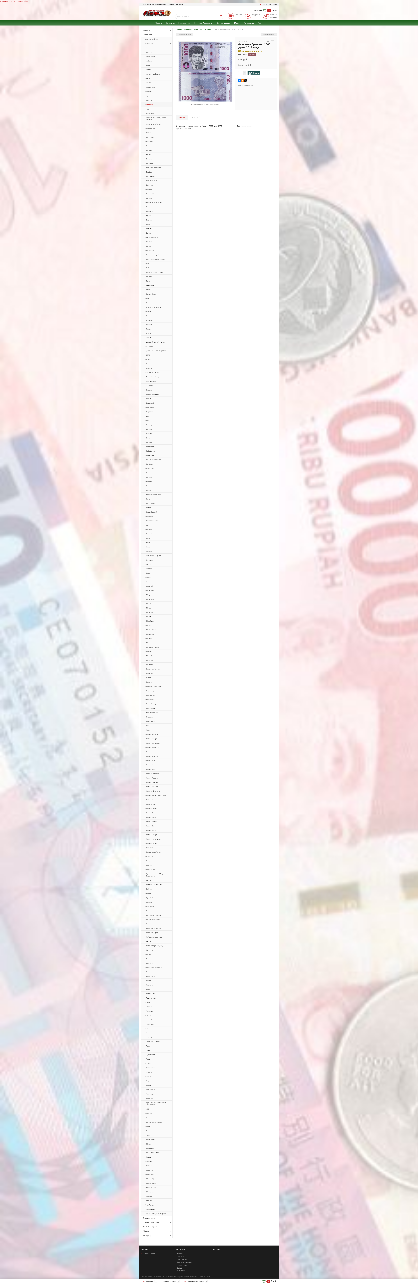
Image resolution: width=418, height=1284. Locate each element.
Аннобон (149, 83)
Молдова (149, 660)
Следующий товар (268, 34)
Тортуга (149, 1037)
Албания (149, 61)
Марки (237, 23)
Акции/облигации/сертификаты (156, 1214)
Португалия (150, 869)
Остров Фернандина (153, 839)
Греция (148, 329)
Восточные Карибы (153, 255)
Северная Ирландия (153, 928)
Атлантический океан (153, 124)
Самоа (148, 911)
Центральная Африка (154, 1122)
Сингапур (149, 950)
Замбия (149, 368)
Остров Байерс (151, 752)
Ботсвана (149, 207)
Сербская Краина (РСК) (154, 946)
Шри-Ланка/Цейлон (153, 1153)
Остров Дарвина (152, 787)
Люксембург (150, 586)
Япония (149, 1200)
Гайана (148, 268)
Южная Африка (151, 1179)
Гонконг (149, 324)
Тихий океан (150, 1024)
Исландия (149, 425)
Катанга (149, 481)
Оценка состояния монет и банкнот (153, 4)
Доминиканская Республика (156, 351)
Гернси (148, 311)
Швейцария (150, 1139)
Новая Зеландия (152, 704)
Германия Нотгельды (154, 307)
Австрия (149, 52)
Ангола (148, 78)
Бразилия (149, 211)
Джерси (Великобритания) (155, 342)
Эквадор (149, 1157)
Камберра (149, 464)
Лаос (148, 547)
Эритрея (149, 1161)
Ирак (148, 416)
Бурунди (149, 220)
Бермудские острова (153, 167)
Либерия (149, 569)
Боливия (149, 189)
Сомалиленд (150, 976)
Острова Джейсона (153, 791)
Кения (148, 490)
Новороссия (150, 708)
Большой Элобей (152, 194)
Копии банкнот (150, 1209)
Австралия (150, 48)
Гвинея (148, 290)
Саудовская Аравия (153, 919)
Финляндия (150, 1094)
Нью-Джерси (150, 721)
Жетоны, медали (223, 23)
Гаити (148, 263)
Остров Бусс (150, 769)
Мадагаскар (150, 599)
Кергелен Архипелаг (153, 494)
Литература (249, 23)
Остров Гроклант (152, 782)
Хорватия (149, 1118)
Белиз (148, 154)
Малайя (149, 625)
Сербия (149, 941)
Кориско (149, 529)
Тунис (148, 1050)
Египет (148, 359)
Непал (148, 678)
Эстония (149, 1166)
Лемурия (149, 560)
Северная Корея (152, 932)
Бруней (148, 215)
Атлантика (150, 113)
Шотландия (150, 1148)
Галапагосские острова (154, 272)
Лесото (148, 564)
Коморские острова (153, 521)
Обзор (182, 118)
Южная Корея (151, 1183)
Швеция (149, 1144)
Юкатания (150, 1192)
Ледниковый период (153, 555)
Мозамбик (150, 656)
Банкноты (170, 23)
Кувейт (148, 542)
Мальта (149, 638)
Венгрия (149, 242)
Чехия (148, 1126)
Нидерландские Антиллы (155, 691)
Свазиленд (150, 924)
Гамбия (149, 276)
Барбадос (149, 141)
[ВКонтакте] (239, 80)
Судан (148, 980)
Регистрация (272, 4)
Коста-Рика (150, 534)
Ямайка (149, 1196)
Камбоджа (150, 468)
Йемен (148, 438)
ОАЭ (147, 726)
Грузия (148, 333)
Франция (149, 1098)
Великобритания (152, 237)
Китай (148, 508)
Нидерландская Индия (154, 686)
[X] (245, 80)
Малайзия (150, 621)
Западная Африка (152, 372)
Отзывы (196, 117)
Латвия (149, 551)
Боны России (149, 1205)
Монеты (158, 23)
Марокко (149, 643)
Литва (148, 582)
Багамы (149, 133)
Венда (148, 246)
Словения (149, 963)
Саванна (149, 902)
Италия (149, 433)
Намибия (149, 673)
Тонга (148, 1033)
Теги (259, 23)
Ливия (148, 577)
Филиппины (150, 1089)
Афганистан (150, 128)
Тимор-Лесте (150, 1020)
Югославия (150, 1174)
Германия (149, 303)
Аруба (148, 109)
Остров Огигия (151, 813)
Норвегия (149, 717)
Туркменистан (151, 1055)
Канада (149, 477)
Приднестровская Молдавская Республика (157, 875)
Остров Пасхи (151, 817)
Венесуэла (150, 250)
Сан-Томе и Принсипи (154, 915)
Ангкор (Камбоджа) (153, 74)
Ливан (148, 573)
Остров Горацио (152, 778)
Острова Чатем (151, 843)
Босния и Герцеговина (154, 202)
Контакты (179, 4)
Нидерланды (150, 695)
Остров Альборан (152, 747)
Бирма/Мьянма (152, 181)
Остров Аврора (151, 739)
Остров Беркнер (152, 756)
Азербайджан (151, 56)
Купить (256, 73)
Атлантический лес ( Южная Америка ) (156, 119)
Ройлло (149, 889)
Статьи (171, 4)
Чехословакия (151, 1131)
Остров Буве (150, 760)
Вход (263, 4)
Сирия (148, 954)
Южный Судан (151, 1187)
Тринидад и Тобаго (153, 1041)
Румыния (149, 898)
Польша (149, 865)
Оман (148, 730)
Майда (148, 603)
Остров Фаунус (151, 835)
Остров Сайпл (151, 830)
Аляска (148, 70)
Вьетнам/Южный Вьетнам (155, 259)
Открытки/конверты (203, 23)
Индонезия (150, 407)
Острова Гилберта (152, 773)
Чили (148, 1135)
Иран (148, 420)
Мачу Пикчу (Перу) (152, 647)
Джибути (149, 346)
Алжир (148, 65)
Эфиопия (149, 1170)
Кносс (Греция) (151, 512)
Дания (148, 338)
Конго (148, 525)
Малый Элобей (151, 630)
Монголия (149, 664)
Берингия (149, 163)
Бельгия (149, 159)
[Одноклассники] (242, 80)
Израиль (149, 390)
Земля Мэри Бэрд (152, 377)
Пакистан (149, 848)
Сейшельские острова (154, 937)
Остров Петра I (151, 821)
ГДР (147, 298)
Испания (149, 429)
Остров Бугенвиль (152, 765)
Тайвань (149, 1007)
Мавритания (150, 595)
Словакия (149, 959)
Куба (148, 538)
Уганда (148, 1063)
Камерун (149, 473)
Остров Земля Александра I (156, 795)
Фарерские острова (153, 1081)
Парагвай (149, 856)
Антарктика (150, 87)
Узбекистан (150, 1068)
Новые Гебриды (152, 712)
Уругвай (149, 1076)
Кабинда (149, 442)
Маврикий (150, 590)
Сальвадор (150, 906)
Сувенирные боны (151, 39)
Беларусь (149, 150)
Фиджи (148, 1085)
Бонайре (149, 198)
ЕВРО (148, 355)
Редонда (149, 880)
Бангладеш (150, 137)
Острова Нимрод (152, 808)
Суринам (149, 985)
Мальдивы (150, 634)
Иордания (149, 412)
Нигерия (149, 682)
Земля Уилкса (151, 381)
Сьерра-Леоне (151, 994)
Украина (149, 1072)
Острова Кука (151, 804)
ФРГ (147, 1109)
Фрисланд (149, 1113)
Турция (148, 1059)
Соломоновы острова (154, 967)
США (148, 989)
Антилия (149, 91)
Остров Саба (150, 826)
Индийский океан (152, 394)
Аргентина (150, 96)
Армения (149, 104)
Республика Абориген (154, 885)
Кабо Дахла (150, 451)
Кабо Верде (150, 447)
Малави (149, 617)
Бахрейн (149, 146)
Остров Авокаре (152, 734)
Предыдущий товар (185, 34)
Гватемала (150, 285)
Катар (148, 486)
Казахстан (150, 455)
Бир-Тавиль (150, 176)
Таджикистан (151, 998)
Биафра (149, 172)
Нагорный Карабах (153, 669)
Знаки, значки (184, 23)
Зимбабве (149, 385)
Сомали (149, 972)
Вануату (149, 233)
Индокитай (150, 403)
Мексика (149, 651)
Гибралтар (150, 316)
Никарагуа (150, 699)
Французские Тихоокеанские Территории (156, 1104)
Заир (148, 364)
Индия (148, 399)
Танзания (149, 1011)
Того (147, 1028)
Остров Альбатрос (152, 743)
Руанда (149, 893)
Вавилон (149, 229)
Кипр (148, 499)
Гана (148, 281)
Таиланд (149, 1002)
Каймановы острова (153, 460)
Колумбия (149, 516)
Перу (148, 861)
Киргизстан (150, 503)
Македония (150, 612)
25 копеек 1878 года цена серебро (14, 1)
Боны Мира (149, 43)
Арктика (149, 100)
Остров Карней (151, 800)
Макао (148, 608)
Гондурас (149, 320)
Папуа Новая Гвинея (153, 852)
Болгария (149, 185)
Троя (148, 1046)
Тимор (148, 1015)
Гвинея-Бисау (151, 294)
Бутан (148, 224)
